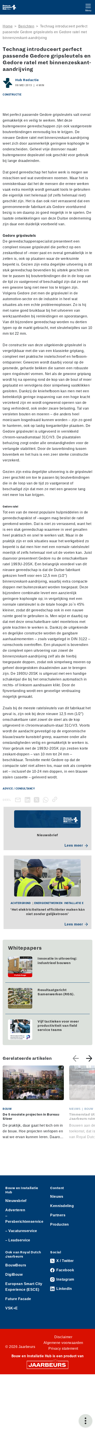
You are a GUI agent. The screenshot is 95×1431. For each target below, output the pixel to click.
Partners (57, 1215)
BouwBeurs (15, 1265)
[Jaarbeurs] (47, 1364)
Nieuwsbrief (16, 1201)
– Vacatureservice (21, 1231)
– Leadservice (17, 1240)
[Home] (10, 7)
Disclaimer (63, 1337)
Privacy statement (63, 1348)
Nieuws (56, 1196)
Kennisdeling (62, 1206)
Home (8, 26)
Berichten (26, 26)
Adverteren (15, 1210)
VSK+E (11, 1308)
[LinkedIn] (28, 799)
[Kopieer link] (55, 799)
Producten (59, 1224)
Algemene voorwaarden (63, 1343)
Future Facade (18, 1299)
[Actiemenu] (85, 1420)
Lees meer (74, 845)
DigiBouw (14, 1274)
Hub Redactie (27, 80)
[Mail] (19, 800)
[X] (37, 799)
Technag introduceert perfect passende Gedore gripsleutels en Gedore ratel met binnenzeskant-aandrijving (45, 32)
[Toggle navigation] (88, 7)
